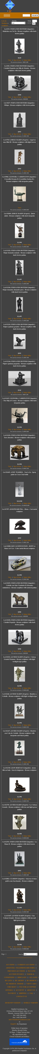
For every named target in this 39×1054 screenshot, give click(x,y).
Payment (12, 993)
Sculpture (5, 25)
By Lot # (8, 980)
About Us (31, 990)
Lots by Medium (4, 22)
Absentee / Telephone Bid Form (20, 968)
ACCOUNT (20, 990)
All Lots (33, 977)
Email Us (14, 1024)
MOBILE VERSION (31, 1003)
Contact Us (21, 996)
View (10, 60)
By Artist (19, 980)
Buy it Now (17, 60)
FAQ (31, 993)
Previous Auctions (16, 971)
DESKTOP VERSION (13, 1003)
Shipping (23, 993)
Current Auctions (25, 964)
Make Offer (27, 60)
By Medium (31, 980)
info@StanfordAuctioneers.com (19, 1019)
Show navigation (6, 15)
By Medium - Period (15, 983)
